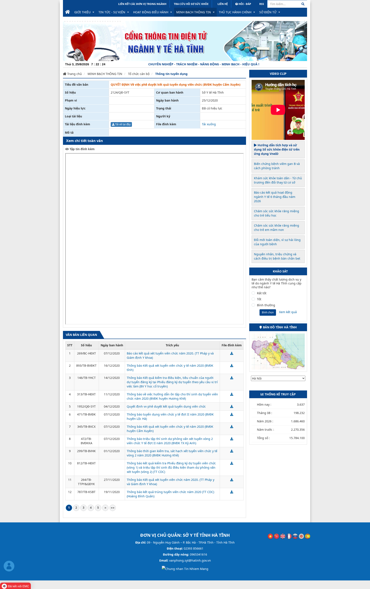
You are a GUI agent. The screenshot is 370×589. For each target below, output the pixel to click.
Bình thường (266, 305)
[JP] (301, 536)
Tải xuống (209, 124)
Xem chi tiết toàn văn (84, 140)
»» (113, 507)
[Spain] (307, 536)
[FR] (289, 536)
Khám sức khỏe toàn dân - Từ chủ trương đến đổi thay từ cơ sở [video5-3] (278, 180)
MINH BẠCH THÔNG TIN (105, 74)
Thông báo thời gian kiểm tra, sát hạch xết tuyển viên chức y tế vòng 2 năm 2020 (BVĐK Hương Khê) (172, 453)
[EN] (282, 536)
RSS (261, 4)
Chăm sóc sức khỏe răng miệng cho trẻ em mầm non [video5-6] (276, 227)
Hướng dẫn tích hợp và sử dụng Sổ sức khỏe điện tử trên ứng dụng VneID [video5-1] (277, 149)
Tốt (259, 299)
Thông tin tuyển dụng (171, 74)
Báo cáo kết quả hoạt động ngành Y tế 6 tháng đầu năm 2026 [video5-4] (274, 196)
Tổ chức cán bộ (138, 74)
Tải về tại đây (123, 124)
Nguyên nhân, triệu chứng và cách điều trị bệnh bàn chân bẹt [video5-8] (277, 256)
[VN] (270, 536)
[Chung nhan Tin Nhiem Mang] (185, 569)
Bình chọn (268, 312)
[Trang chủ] (67, 12)
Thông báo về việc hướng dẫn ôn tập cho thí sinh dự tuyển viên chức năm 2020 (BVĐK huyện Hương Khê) (172, 396)
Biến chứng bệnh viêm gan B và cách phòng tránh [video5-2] (277, 166)
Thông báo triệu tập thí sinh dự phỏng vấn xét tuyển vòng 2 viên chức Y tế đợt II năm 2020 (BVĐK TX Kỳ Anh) (170, 441)
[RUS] (295, 536)
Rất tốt (261, 293)
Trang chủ (74, 74)
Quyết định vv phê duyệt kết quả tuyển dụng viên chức (166, 406)
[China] (276, 536)
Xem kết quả (288, 312)
